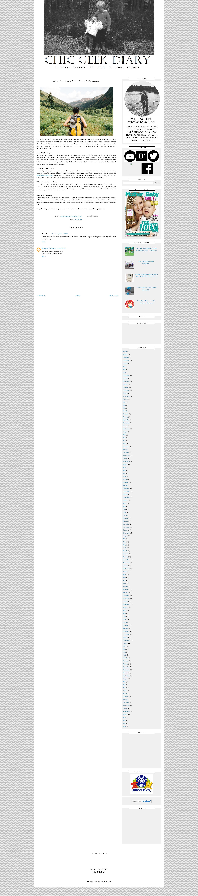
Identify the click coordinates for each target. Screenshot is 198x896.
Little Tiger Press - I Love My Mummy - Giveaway (146, 302)
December (126, 357)
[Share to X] (92, 216)
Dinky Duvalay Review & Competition (146, 262)
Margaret (45, 248)
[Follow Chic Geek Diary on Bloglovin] (142, 802)
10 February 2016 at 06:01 (60, 234)
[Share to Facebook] (95, 216)
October (125, 363)
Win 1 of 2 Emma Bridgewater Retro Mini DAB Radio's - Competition (146, 275)
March (125, 351)
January (125, 417)
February (126, 387)
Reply (44, 242)
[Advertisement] (142, 751)
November (126, 360)
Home (78, 295)
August (125, 354)
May (124, 408)
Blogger (108, 881)
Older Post (114, 295)
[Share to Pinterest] (97, 216)
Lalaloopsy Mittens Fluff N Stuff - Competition (146, 288)
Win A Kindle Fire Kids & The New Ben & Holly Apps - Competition (146, 249)
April (124, 372)
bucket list (78, 219)
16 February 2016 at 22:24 (57, 248)
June (124, 369)
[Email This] (88, 216)
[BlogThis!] (90, 216)
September (126, 381)
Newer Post (41, 295)
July (124, 366)
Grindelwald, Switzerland (44, 175)
